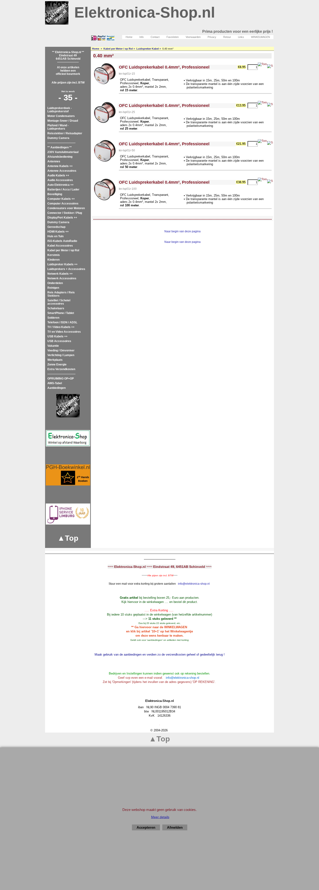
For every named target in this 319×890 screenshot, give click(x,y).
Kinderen (53, 259)
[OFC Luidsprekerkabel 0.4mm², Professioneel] (105, 74)
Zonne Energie (57, 364)
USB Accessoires (59, 341)
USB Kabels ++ (57, 336)
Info (141, 37)
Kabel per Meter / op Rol (63, 250)
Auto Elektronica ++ (60, 184)
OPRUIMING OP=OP (60, 378)
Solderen (53, 317)
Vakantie (53, 345)
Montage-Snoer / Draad (62, 120)
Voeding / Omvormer (60, 350)
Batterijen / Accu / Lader (63, 189)
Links (241, 37)
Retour (227, 37)
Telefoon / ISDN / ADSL (62, 322)
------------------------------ (61, 142)
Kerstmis (53, 255)
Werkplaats (55, 359)
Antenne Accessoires (61, 170)
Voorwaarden (193, 37)
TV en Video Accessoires (64, 331)
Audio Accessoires (60, 180)
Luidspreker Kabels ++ (62, 264)
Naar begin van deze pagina (182, 231)
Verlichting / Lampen (60, 355)
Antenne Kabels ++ (60, 166)
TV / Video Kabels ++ (60, 327)
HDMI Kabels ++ (58, 231)
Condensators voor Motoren (66, 208)
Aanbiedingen (56, 388)
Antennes (53, 161)
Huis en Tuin (55, 236)
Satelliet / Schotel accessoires (58, 302)
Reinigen (53, 287)
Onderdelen (55, 283)
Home (129, 37)
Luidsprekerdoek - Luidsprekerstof (59, 109)
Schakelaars (55, 308)
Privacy (212, 37)
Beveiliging (54, 194)
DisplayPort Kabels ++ (62, 217)
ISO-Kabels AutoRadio (62, 241)
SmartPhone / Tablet (60, 313)
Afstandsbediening (59, 156)
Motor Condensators (61, 116)
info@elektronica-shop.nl (194, 583)
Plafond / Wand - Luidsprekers (58, 127)
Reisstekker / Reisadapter (64, 133)
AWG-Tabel (54, 383)
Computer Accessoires (62, 203)
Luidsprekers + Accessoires (66, 269)
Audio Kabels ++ (58, 175)
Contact (155, 37)
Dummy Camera (58, 138)
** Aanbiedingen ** (59, 147)
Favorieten (173, 37)
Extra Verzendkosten (61, 369)
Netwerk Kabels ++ (60, 273)
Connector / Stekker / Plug (64, 213)
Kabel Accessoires (60, 245)
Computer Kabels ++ (61, 199)
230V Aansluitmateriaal (62, 152)
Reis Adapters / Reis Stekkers (61, 294)
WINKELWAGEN (260, 37)
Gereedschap (56, 227)
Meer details (160, 817)
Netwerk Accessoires (61, 278)
